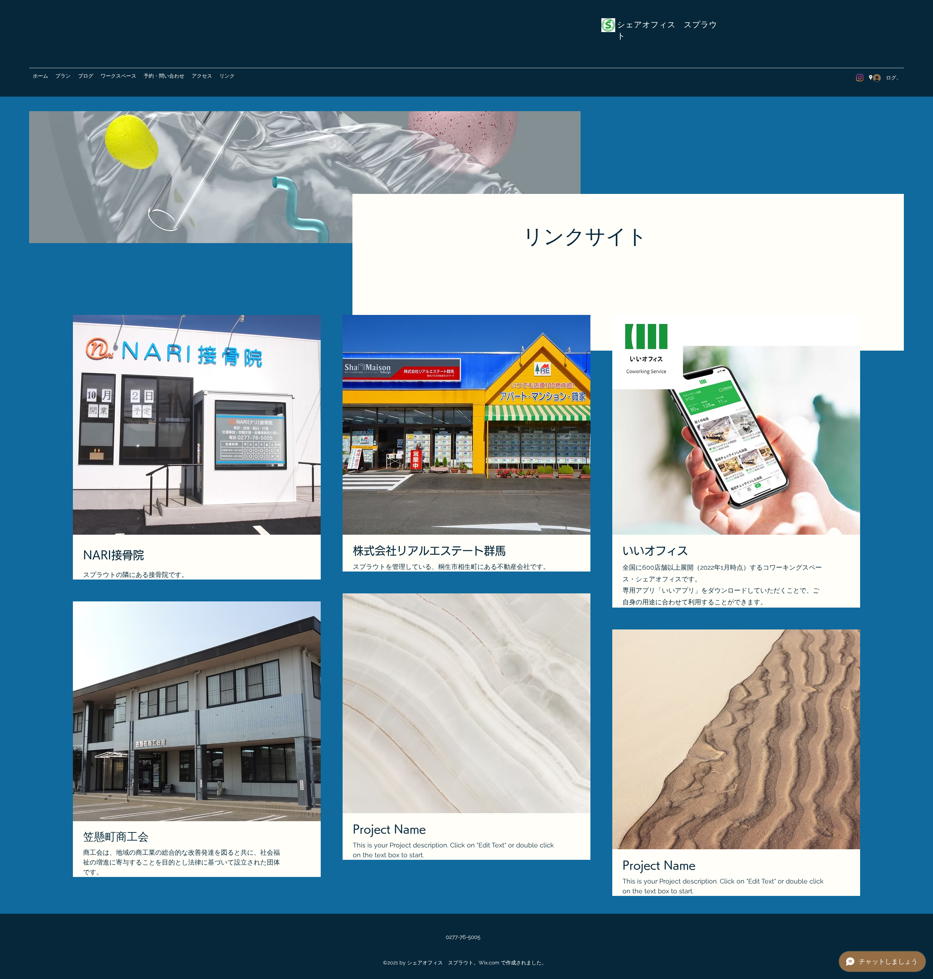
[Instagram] (859, 77)
